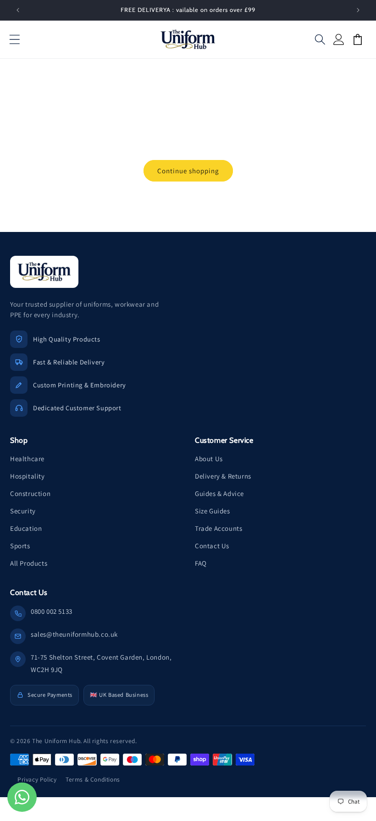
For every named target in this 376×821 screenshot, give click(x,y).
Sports (20, 545)
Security (23, 511)
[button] (14, 39)
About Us (209, 458)
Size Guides (212, 511)
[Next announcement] (358, 10)
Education (26, 528)
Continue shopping (188, 170)
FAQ (201, 563)
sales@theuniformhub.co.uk (74, 634)
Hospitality (27, 476)
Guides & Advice (219, 493)
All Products (28, 563)
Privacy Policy (36, 779)
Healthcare (27, 458)
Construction (30, 493)
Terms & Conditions (93, 779)
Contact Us (212, 545)
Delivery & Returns (223, 476)
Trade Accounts (218, 528)
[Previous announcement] (18, 10)
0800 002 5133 (51, 611)
